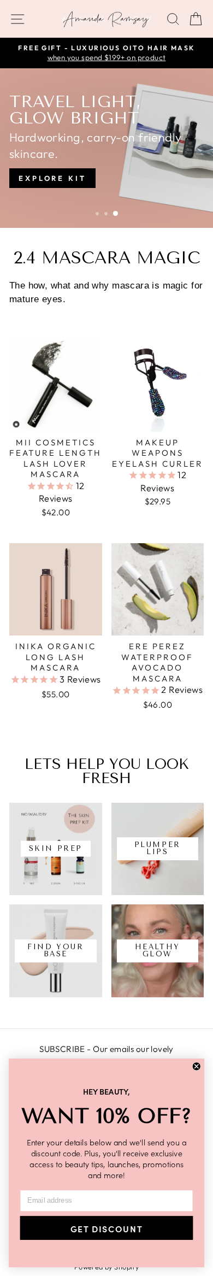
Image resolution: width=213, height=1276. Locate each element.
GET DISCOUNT (106, 1228)
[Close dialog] (196, 1066)
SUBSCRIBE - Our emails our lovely (106, 1049)
